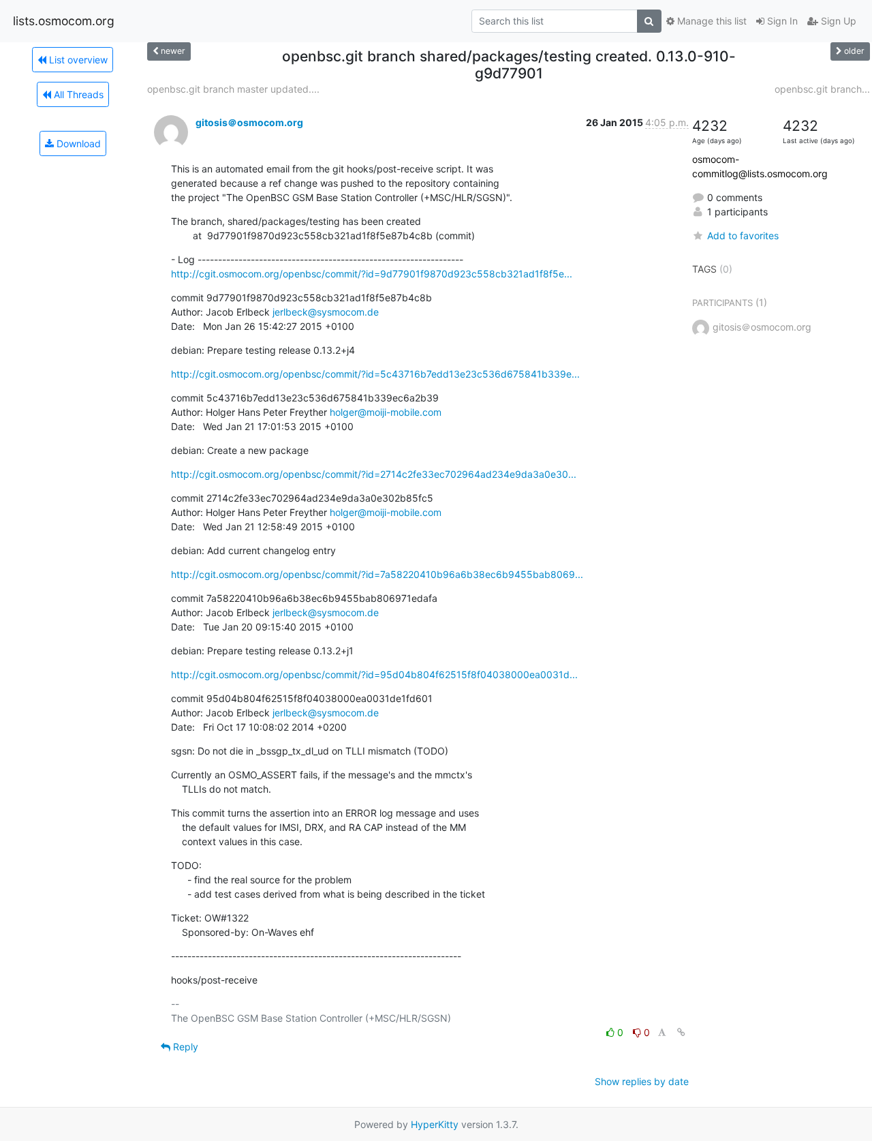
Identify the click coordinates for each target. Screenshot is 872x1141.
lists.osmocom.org (63, 21)
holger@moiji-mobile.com (385, 412)
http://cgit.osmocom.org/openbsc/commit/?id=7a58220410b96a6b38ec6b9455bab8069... (377, 574)
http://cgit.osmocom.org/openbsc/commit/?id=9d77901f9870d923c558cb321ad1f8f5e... (371, 273)
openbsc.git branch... (822, 89)
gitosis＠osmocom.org (249, 122)
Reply (184, 1046)
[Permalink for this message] (681, 1032)
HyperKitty (434, 1124)
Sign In (781, 21)
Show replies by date (642, 1081)
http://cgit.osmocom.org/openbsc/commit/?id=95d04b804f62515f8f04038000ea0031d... (374, 674)
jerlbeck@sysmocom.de (325, 312)
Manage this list (710, 21)
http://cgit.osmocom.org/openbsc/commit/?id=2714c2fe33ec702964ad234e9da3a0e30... (373, 474)
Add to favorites (743, 235)
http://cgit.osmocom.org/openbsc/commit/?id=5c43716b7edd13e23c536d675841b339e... (375, 374)
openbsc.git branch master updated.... (233, 89)
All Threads (77, 94)
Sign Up (837, 21)
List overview (77, 59)
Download (77, 143)
